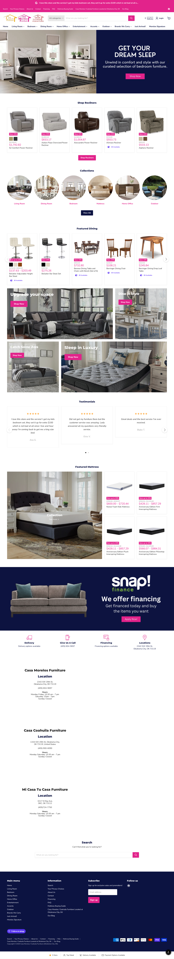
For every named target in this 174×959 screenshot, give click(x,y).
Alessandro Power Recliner (85, 142)
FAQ (53, 9)
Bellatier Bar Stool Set (51, 273)
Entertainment (79, 26)
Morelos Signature (157, 26)
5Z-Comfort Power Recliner (21, 148)
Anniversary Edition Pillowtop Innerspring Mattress (151, 552)
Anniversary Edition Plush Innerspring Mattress (117, 552)
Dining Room (46, 26)
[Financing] (106, 642)
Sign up (94, 900)
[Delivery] (29, 642)
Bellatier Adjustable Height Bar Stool (21, 274)
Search (5, 9)
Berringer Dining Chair (116, 268)
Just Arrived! (140, 26)
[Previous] (8, 259)
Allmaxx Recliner (113, 142)
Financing (46, 9)
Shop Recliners (87, 157)
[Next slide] (167, 61)
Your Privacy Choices (17, 9)
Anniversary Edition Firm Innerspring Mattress (149, 508)
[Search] (131, 18)
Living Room (17, 26)
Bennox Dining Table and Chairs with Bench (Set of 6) (86, 269)
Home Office (62, 26)
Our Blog (125, 9)
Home (5, 26)
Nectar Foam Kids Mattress (118, 506)
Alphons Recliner (146, 148)
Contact (38, 9)
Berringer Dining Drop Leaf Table (150, 269)
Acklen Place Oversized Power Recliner (55, 143)
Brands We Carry (122, 26)
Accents (94, 26)
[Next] (166, 259)
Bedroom (31, 26)
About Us (30, 9)
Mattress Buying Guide (65, 9)
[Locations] (144, 642)
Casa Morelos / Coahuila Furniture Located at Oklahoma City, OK (98, 9)
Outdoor (106, 26)
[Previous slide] (6, 61)
